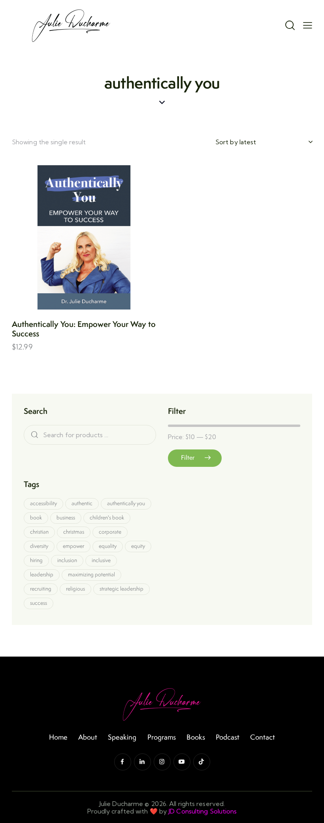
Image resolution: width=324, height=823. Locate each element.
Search (32, 435)
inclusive (101, 560)
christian (39, 531)
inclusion (67, 560)
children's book (107, 517)
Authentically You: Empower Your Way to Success (84, 329)
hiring (36, 560)
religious (75, 588)
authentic (82, 503)
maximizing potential (91, 574)
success (38, 602)
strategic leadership (121, 588)
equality (108, 545)
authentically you (126, 503)
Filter (187, 457)
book (36, 517)
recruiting (40, 588)
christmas (73, 531)
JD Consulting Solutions (202, 811)
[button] (62, 237)
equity (138, 545)
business (66, 517)
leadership (41, 574)
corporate (110, 531)
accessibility (43, 503)
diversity (39, 545)
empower (73, 545)
